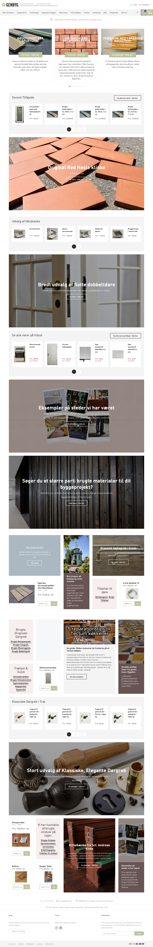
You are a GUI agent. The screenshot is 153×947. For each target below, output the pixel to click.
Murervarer (63, 12)
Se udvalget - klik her (76, 786)
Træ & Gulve (34, 12)
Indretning (96, 12)
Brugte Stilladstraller (20, 679)
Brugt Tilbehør (107, 598)
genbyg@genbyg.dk (66, 901)
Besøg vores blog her (18, 931)
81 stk (17, 887)
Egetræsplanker (20, 683)
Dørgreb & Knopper (49, 12)
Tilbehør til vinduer (48, 853)
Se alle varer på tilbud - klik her (125, 335)
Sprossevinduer (48, 843)
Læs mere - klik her (76, 503)
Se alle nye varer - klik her (127, 98)
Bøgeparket (20, 686)
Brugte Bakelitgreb (21, 651)
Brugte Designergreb (20, 641)
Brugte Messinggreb (20, 647)
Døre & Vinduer (8, 12)
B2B (105, 12)
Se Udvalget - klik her (89, 865)
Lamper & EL (22, 12)
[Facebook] (56, 928)
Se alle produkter (76, 676)
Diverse (87, 12)
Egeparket (21, 689)
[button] (69, 86)
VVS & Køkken (76, 12)
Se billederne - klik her (76, 424)
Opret (36, 563)
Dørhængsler (101, 596)
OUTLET (124, 12)
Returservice (49, 944)
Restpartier (114, 12)
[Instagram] (60, 928)
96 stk (43, 604)
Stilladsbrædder (20, 676)
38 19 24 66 (48, 901)
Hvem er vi (12, 944)
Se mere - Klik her (76, 179)
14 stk (45, 688)
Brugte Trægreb (20, 644)
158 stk (129, 604)
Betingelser (30, 944)
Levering (39, 944)
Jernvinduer (48, 846)
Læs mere (76, 537)
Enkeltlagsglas (48, 849)
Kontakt (21, 944)
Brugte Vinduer (48, 840)
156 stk (18, 853)
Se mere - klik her (76, 296)
